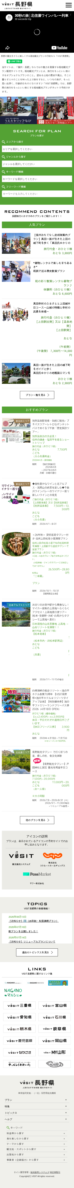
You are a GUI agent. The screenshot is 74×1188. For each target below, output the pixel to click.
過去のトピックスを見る (35, 952)
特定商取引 (55, 1172)
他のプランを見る (36, 820)
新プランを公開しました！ (23, 931)
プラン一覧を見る (36, 395)
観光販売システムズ (40, 1172)
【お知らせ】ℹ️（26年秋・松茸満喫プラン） (34, 921)
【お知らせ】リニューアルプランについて (32, 941)
